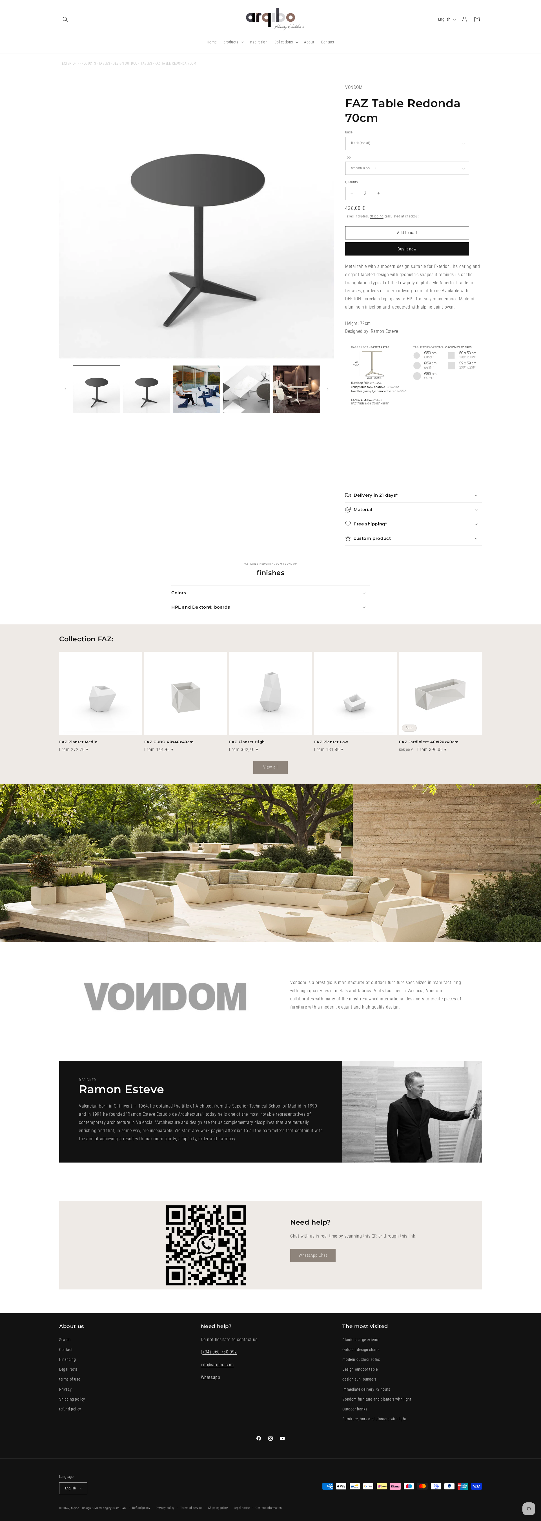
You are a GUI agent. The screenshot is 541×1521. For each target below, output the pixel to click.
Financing (67, 1359)
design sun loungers (359, 1379)
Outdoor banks (354, 1409)
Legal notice (242, 1508)
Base (349, 132)
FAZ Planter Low (331, 741)
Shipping (376, 216)
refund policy (70, 1409)
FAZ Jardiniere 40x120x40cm (429, 741)
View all (270, 767)
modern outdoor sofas (361, 1359)
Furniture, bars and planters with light (374, 1419)
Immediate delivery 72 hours (366, 1389)
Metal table (356, 266)
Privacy (65, 1389)
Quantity (351, 182)
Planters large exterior (361, 1339)
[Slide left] (65, 389)
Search (65, 1339)
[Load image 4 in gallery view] (246, 389)
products (87, 63)
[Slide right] (328, 389)
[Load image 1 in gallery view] (96, 389)
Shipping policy (72, 1399)
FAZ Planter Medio (78, 741)
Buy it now (407, 249)
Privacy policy (165, 1508)
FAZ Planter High (247, 741)
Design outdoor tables (132, 63)
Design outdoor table (360, 1369)
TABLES (104, 63)
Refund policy (141, 1508)
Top (348, 157)
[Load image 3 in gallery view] (196, 389)
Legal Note (68, 1369)
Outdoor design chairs (361, 1349)
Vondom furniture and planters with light (376, 1399)
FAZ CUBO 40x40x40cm (169, 741)
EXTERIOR (69, 63)
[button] (65, 19)
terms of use (69, 1379)
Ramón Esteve (384, 331)
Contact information (269, 1508)
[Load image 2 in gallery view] (146, 389)
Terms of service (191, 1508)
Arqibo (75, 1508)
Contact (65, 1349)
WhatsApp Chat (313, 1255)
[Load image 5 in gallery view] (296, 389)
